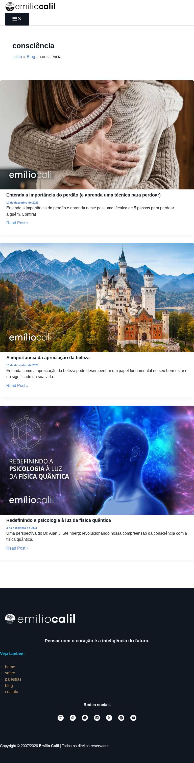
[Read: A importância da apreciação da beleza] (97, 297)
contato (11, 691)
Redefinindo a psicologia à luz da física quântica (58, 520)
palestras (13, 679)
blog (9, 685)
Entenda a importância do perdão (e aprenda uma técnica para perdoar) (83, 195)
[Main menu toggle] (17, 19)
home (10, 666)
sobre (10, 673)
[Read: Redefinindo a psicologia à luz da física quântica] (97, 459)
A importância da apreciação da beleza (48, 357)
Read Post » (17, 222)
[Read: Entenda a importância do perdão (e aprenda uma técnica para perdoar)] (97, 134)
